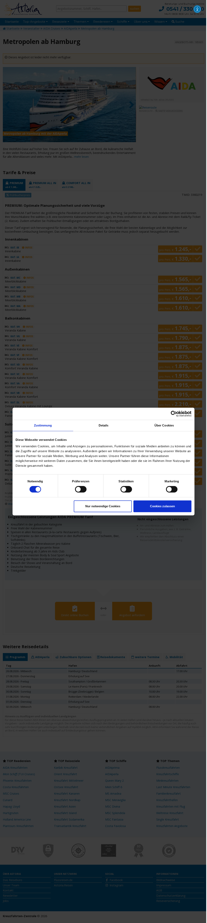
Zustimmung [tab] (43, 425)
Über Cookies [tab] (164, 425)
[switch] (81, 489)
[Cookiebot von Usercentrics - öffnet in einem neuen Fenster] (173, 414)
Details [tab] (104, 425)
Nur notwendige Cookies (102, 506)
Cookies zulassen (162, 506)
